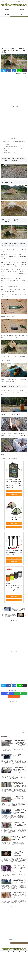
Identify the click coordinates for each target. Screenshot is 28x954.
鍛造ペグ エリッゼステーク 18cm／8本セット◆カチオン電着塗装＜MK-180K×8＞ (14, 552)
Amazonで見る (14, 494)
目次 (12, 138)
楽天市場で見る (14, 490)
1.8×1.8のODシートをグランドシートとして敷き (14, 146)
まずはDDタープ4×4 (8, 144)
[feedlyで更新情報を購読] (20, 693)
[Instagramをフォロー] (7, 693)
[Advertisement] (14, 32)
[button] (25, 444)
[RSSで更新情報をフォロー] (14, 696)
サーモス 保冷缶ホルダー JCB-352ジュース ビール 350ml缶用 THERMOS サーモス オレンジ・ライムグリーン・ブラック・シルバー (14, 589)
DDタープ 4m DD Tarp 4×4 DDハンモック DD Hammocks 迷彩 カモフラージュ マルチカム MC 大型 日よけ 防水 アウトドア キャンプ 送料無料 (14, 483)
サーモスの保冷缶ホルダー (9, 152)
